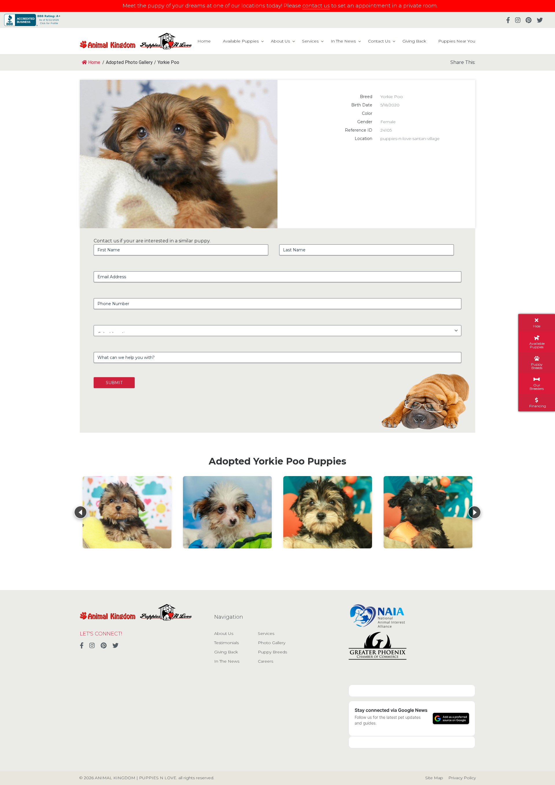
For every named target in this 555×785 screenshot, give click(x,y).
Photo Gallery (271, 642)
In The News (343, 41)
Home (204, 41)
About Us (280, 41)
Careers (265, 661)
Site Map (434, 777)
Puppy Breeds (272, 652)
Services (310, 41)
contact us (316, 6)
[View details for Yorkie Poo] (127, 512)
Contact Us (379, 41)
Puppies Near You (456, 41)
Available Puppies (241, 41)
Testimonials (226, 642)
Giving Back (414, 41)
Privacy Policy (462, 777)
